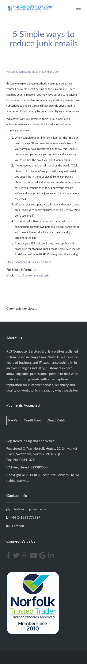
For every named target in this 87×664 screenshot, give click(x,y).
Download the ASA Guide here (29, 262)
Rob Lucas (25, 72)
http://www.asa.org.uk (32, 275)
